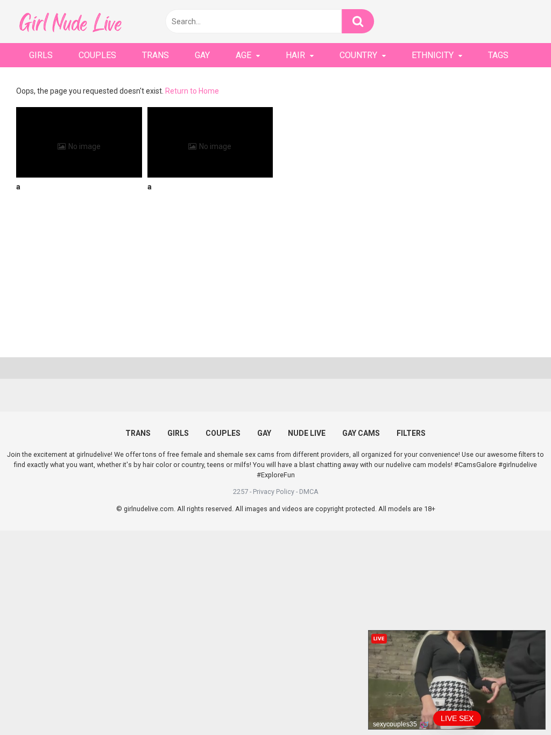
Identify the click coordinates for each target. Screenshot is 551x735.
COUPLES (97, 55)
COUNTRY (358, 55)
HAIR (295, 55)
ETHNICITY (433, 55)
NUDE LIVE (307, 433)
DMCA (309, 491)
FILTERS (411, 433)
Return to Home (192, 91)
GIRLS (41, 55)
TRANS (155, 55)
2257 (240, 491)
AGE (243, 55)
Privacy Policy (273, 491)
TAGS (498, 55)
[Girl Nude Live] (70, 21)
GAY (202, 55)
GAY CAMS (361, 433)
